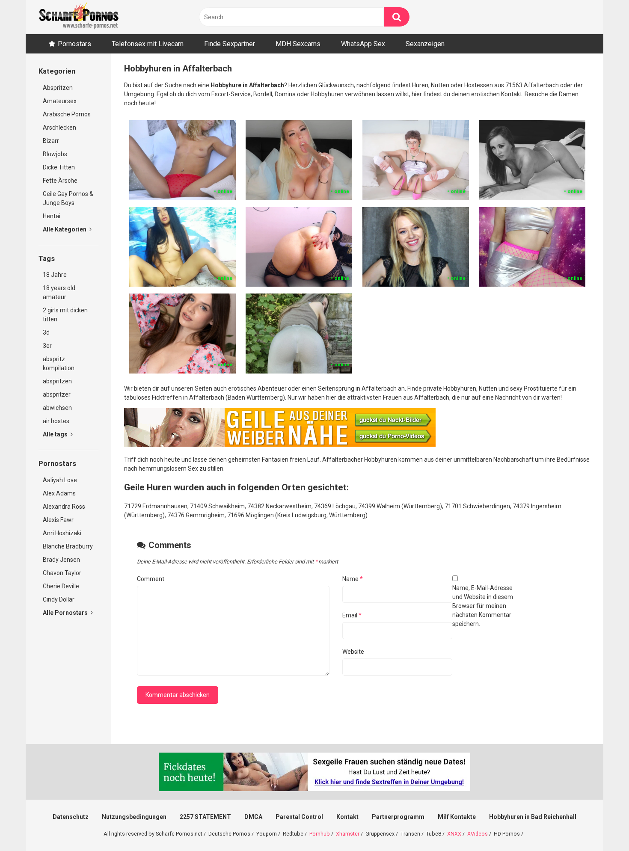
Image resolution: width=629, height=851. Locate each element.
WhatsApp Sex (363, 44)
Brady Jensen (61, 559)
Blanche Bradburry (68, 546)
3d (46, 332)
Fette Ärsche (60, 180)
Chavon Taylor (62, 572)
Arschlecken (59, 127)
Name (352, 578)
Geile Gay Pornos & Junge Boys (68, 198)
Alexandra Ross (64, 506)
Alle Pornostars (66, 612)
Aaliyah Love (60, 480)
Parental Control (299, 816)
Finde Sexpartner (229, 44)
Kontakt (347, 816)
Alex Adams (59, 493)
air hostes (56, 421)
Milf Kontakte (457, 816)
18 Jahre (55, 274)
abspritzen (57, 381)
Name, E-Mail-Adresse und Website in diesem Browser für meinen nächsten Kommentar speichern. (482, 605)
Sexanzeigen (425, 44)
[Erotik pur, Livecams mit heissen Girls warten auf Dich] (280, 444)
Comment (150, 578)
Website (353, 651)
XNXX (454, 833)
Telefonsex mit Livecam (148, 44)
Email (352, 615)
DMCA (253, 816)
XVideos (477, 833)
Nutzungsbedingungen (134, 816)
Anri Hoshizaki (62, 533)
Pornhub (319, 833)
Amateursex (60, 101)
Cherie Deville (61, 586)
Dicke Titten (59, 167)
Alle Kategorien (65, 229)
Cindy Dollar (58, 599)
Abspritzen (58, 87)
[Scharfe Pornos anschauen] (79, 17)
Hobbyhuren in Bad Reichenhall (532, 816)
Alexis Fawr (58, 519)
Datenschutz (71, 816)
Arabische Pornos (67, 114)
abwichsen (57, 407)
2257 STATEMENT (205, 816)
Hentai (51, 216)
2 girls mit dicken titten (65, 315)
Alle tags (56, 434)
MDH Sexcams (298, 44)
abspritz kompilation (58, 363)
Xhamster (347, 833)
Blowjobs (55, 154)
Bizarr (51, 140)
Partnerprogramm (398, 816)
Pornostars (74, 44)
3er (47, 345)
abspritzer (57, 394)
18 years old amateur (59, 292)
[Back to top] (600, 825)
